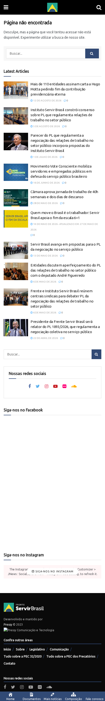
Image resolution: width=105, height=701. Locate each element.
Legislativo (37, 649)
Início (7, 649)
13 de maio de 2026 (45, 255)
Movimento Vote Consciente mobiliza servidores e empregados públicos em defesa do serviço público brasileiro (61, 171)
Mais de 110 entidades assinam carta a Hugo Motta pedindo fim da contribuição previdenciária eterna (65, 89)
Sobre (20, 649)
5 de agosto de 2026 (46, 126)
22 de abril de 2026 (45, 338)
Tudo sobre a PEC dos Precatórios (70, 656)
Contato (9, 663)
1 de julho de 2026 (45, 157)
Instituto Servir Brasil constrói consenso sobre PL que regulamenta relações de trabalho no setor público (62, 115)
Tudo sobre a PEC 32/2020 (23, 656)
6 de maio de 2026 (44, 281)
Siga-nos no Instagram (54, 571)
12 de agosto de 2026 (47, 100)
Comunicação (59, 649)
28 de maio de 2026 (45, 203)
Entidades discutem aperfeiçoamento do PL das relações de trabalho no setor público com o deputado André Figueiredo (66, 270)
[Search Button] (92, 53)
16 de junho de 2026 (46, 182)
